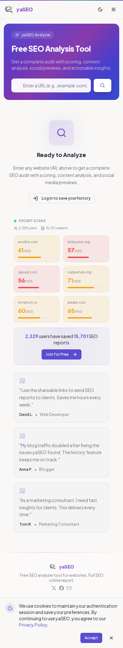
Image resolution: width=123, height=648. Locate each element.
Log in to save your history (66, 198)
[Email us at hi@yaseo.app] (69, 588)
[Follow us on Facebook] (61, 588)
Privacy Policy (33, 625)
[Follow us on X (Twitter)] (53, 588)
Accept (91, 637)
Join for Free (57, 354)
